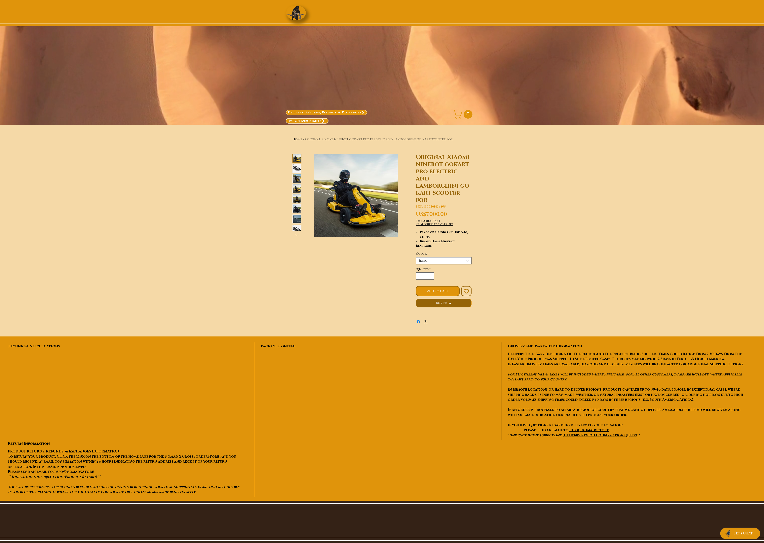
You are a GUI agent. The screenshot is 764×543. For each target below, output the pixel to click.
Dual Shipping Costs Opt (434, 224)
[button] (464, 114)
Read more (424, 246)
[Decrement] (418, 276)
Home (297, 139)
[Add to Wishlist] (466, 291)
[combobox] (444, 260)
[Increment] (431, 276)
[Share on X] (426, 321)
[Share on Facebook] (418, 321)
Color (422, 254)
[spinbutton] (425, 276)
